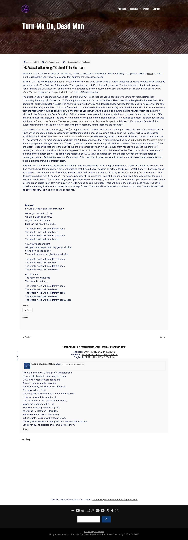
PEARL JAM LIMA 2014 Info (100, 357)
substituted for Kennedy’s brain (147, 140)
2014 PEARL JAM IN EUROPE (99, 351)
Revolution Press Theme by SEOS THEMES (117, 534)
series (150, 73)
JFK (61, 129)
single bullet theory (62, 92)
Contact (156, 8)
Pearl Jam (85, 62)
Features (134, 8)
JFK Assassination (52, 62)
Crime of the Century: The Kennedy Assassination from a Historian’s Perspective (76, 121)
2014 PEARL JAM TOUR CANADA (100, 354)
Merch (146, 8)
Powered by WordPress (94, 532)
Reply (26, 429)
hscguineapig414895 (43, 364)
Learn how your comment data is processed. (115, 499)
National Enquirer (133, 172)
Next (162, 337)
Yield (86, 81)
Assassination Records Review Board (71, 136)
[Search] (106, 519)
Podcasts (122, 8)
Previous (28, 337)
